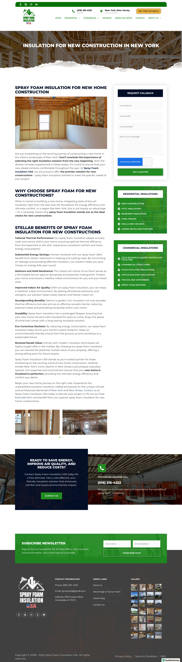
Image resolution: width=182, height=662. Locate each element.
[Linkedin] (44, 614)
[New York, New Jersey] (101, 11)
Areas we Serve (123, 18)
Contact (140, 18)
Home (58, 18)
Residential (71, 18)
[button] (59, 437)
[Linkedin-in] (36, 4)
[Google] (25, 4)
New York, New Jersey (117, 10)
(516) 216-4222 (84, 10)
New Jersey (75, 390)
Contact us (90, 390)
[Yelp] (37, 614)
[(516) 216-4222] (73, 11)
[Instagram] (31, 4)
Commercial (89, 18)
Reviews (107, 18)
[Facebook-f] (20, 4)
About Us (153, 18)
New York (57, 390)
